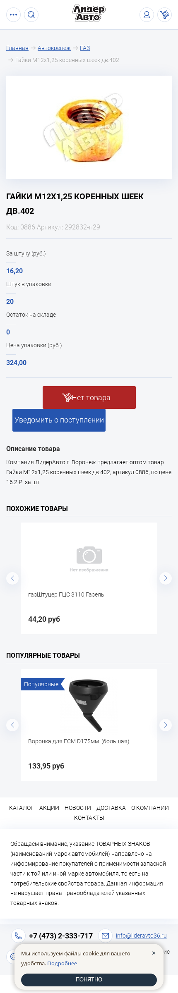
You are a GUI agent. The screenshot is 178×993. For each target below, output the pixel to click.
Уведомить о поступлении (59, 419)
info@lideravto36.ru (141, 935)
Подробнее (62, 963)
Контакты (89, 817)
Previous (12, 578)
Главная (17, 48)
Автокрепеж (54, 48)
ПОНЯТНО (89, 979)
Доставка (111, 807)
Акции (49, 807)
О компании (150, 807)
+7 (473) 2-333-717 (61, 935)
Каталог (21, 807)
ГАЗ (85, 48)
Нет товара (91, 397)
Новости (78, 807)
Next (165, 578)
